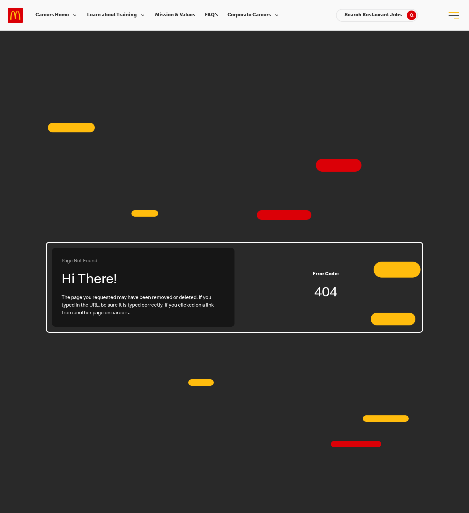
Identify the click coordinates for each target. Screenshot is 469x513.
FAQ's (211, 15)
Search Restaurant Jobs (373, 15)
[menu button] (454, 15)
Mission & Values (175, 15)
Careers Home (52, 15)
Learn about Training (112, 15)
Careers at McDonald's (15, 15)
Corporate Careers (249, 15)
